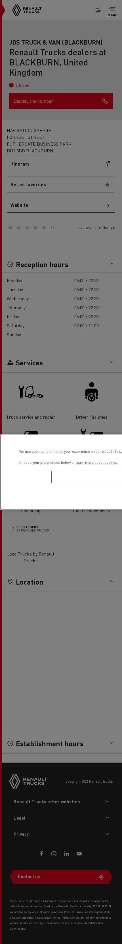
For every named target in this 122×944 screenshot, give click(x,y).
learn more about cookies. (97, 462)
